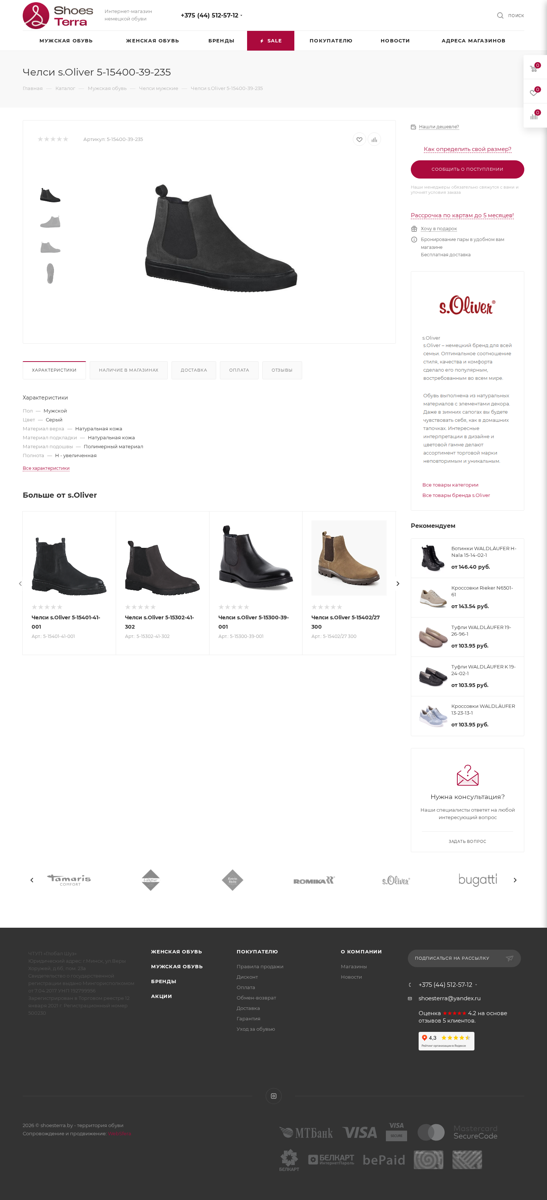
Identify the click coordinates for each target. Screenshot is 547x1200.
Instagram (274, 1096)
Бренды (163, 981)
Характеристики (54, 370)
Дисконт (247, 977)
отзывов (430, 1020)
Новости (351, 977)
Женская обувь (176, 951)
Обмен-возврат (256, 998)
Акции (161, 996)
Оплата (239, 370)
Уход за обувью (256, 1029)
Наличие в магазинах (129, 370)
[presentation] (20, 583)
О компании (361, 951)
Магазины (354, 966)
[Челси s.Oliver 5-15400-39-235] (222, 239)
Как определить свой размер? (468, 149)
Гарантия (248, 1018)
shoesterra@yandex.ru (450, 998)
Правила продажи (260, 966)
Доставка (194, 370)
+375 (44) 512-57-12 (209, 15)
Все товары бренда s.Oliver (456, 495)
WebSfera (119, 1133)
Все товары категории (450, 485)
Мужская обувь (176, 966)
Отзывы (282, 370)
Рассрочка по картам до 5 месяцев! (462, 215)
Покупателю (257, 951)
